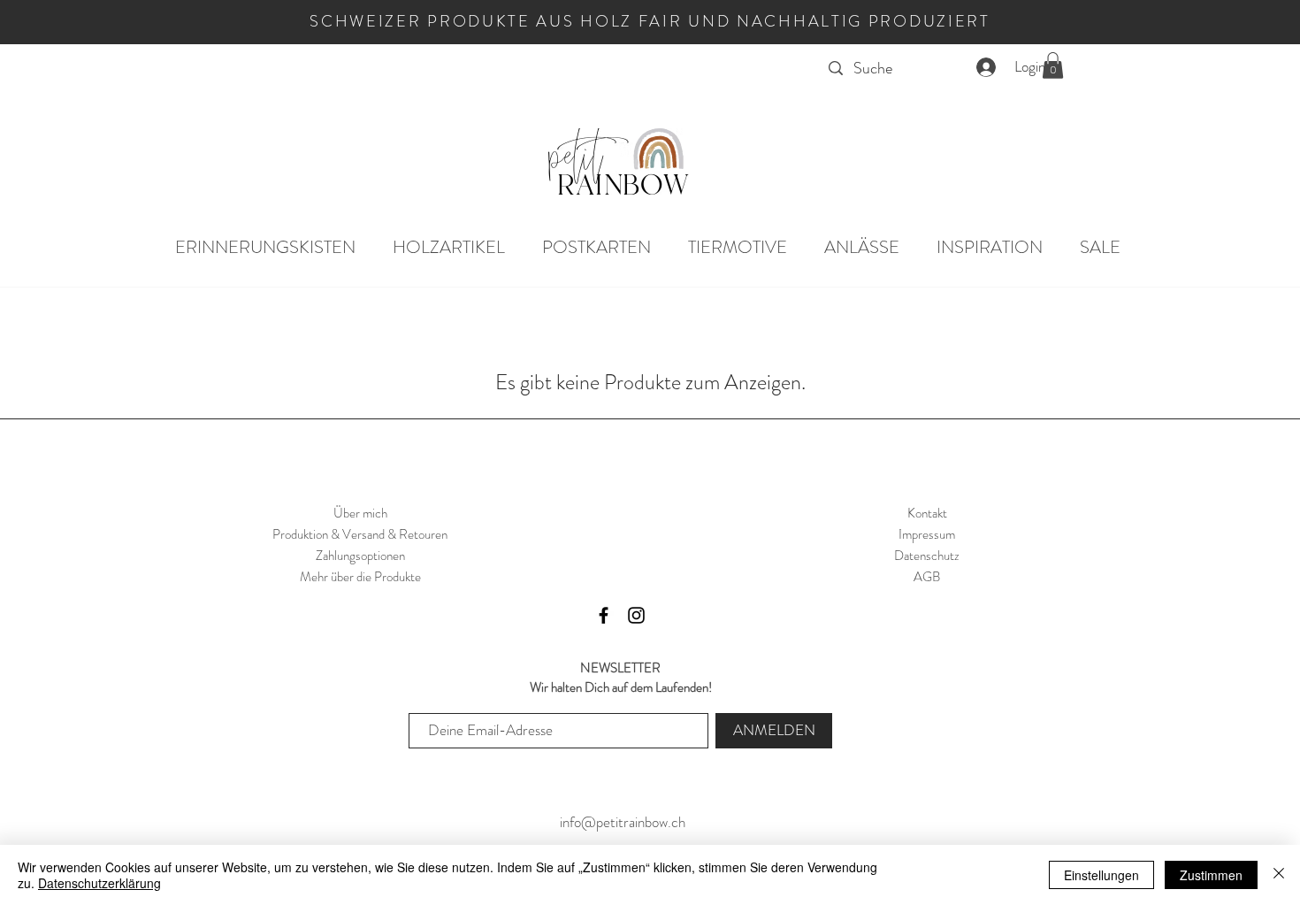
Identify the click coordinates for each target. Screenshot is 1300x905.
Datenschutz (927, 555)
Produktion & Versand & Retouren (359, 534)
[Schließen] (1278, 875)
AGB (927, 577)
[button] (1053, 65)
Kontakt (927, 513)
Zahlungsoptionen (360, 555)
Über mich (360, 513)
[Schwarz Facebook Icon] (604, 615)
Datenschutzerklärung (99, 883)
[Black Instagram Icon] (636, 615)
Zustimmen (1211, 875)
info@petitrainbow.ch (620, 821)
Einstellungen (1101, 875)
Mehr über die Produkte (360, 577)
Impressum (927, 534)
